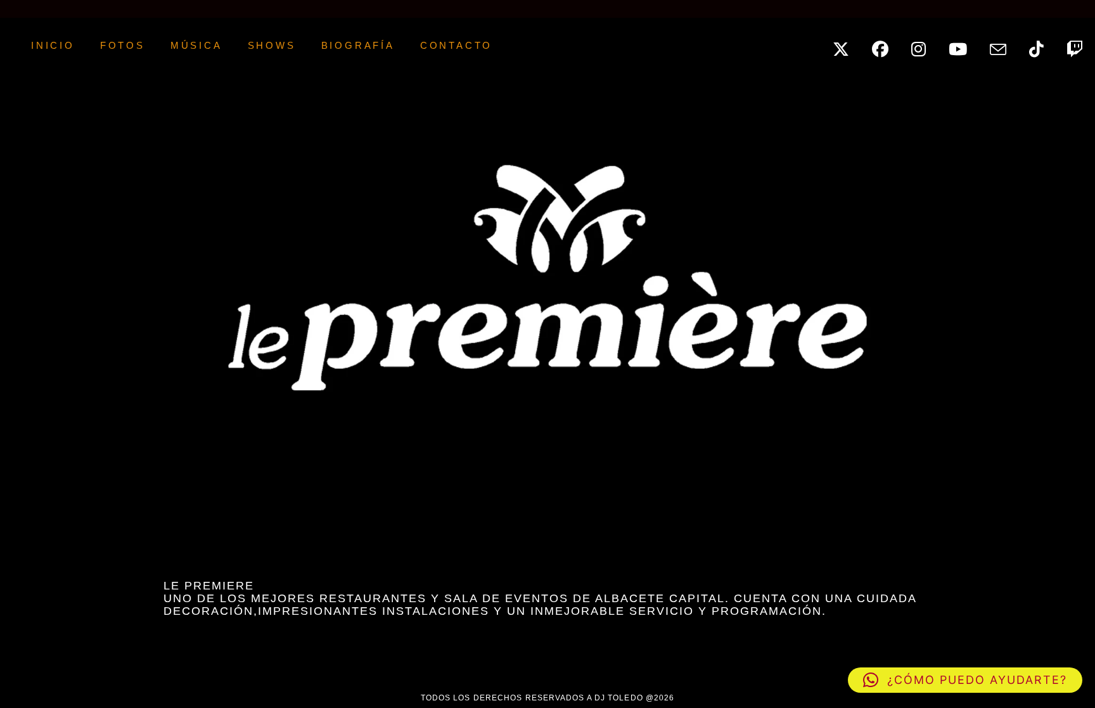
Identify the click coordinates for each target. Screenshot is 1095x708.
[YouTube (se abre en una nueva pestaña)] (964, 45)
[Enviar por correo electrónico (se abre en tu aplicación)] (1005, 46)
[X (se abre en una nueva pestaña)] (847, 45)
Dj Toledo (2, 45)
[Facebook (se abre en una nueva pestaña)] (887, 45)
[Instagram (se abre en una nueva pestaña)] (925, 45)
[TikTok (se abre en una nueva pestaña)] (1043, 45)
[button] (965, 680)
